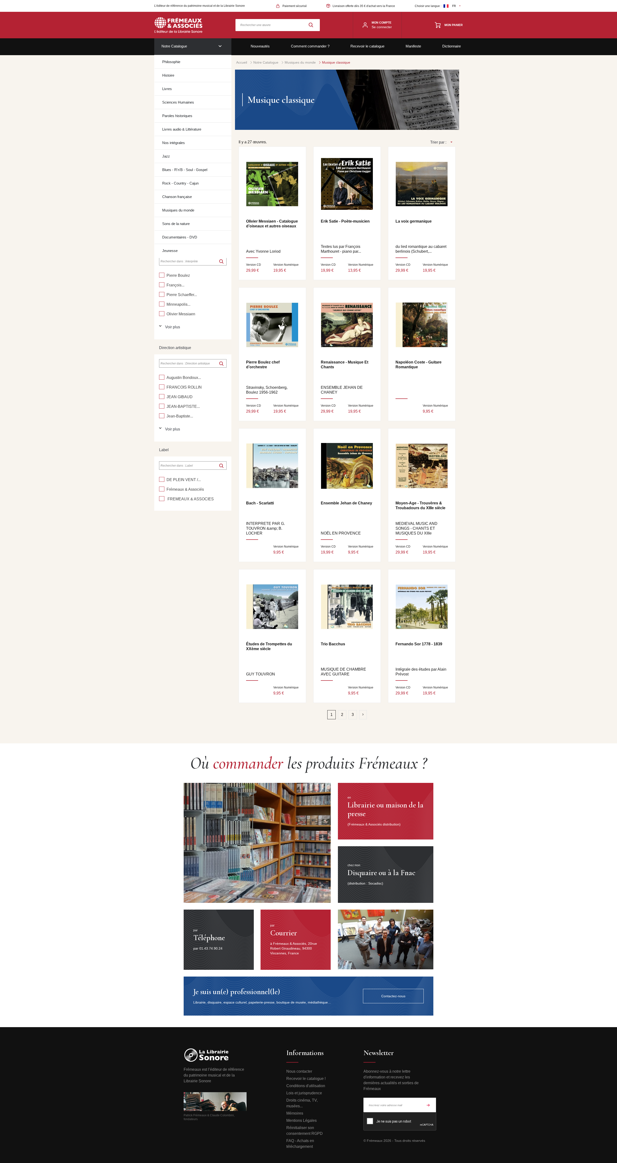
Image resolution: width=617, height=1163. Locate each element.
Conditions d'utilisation (305, 1086)
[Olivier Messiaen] (161, 313)
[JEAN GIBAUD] (161, 396)
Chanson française (177, 197)
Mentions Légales (301, 1120)
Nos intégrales (173, 143)
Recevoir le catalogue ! (306, 1079)
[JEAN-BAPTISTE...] (161, 406)
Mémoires (294, 1113)
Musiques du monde (178, 210)
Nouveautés (260, 46)
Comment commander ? (310, 46)
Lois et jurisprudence (304, 1093)
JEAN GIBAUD (180, 397)
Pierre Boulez (178, 275)
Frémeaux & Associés (185, 489)
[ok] (221, 261)
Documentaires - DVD (179, 237)
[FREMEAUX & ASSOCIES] (161, 498)
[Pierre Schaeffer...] (161, 294)
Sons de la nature (176, 224)
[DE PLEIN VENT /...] (161, 479)
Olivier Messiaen (181, 314)
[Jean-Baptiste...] (161, 415)
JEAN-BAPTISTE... (183, 406)
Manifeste (413, 46)
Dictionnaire (451, 46)
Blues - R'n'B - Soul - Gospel (184, 170)
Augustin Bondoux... (184, 378)
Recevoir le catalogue (367, 46)
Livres (167, 89)
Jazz (166, 156)
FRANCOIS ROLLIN (184, 387)
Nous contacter (299, 1071)
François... (175, 285)
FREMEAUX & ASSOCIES (190, 499)
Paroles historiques (177, 116)
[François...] (161, 284)
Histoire (168, 75)
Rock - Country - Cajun (180, 183)
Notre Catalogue (174, 46)
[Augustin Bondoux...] (161, 377)
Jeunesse (170, 251)
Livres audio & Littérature (181, 129)
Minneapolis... (178, 304)
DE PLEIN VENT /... (184, 480)
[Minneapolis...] (161, 304)
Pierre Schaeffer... (182, 295)
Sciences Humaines (178, 102)
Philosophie (171, 62)
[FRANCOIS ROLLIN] (161, 386)
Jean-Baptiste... (180, 416)
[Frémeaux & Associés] (161, 489)
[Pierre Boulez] (161, 275)
